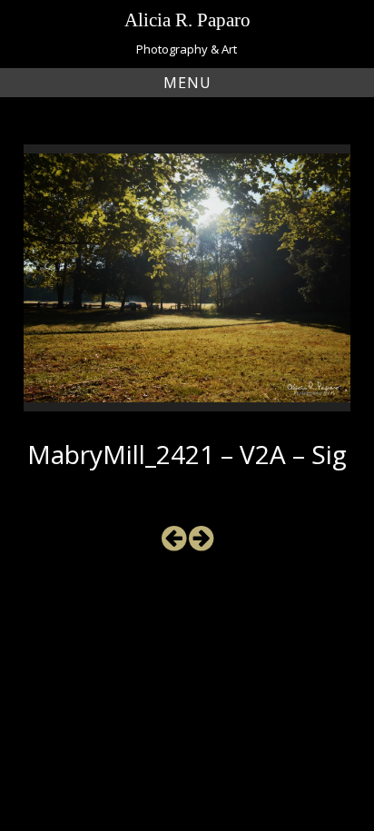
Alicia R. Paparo (187, 19)
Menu (187, 83)
